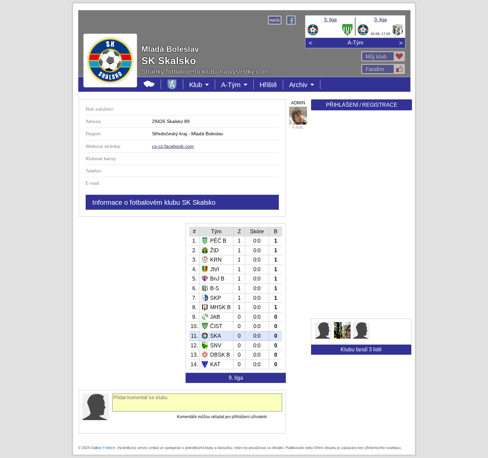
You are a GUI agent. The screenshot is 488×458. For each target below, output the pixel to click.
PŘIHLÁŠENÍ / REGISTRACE (361, 105)
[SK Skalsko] (313, 34)
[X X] (323, 337)
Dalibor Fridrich (103, 448)
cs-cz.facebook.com (173, 146)
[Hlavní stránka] (149, 84)
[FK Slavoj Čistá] (347, 34)
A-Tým (355, 43)
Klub (202, 85)
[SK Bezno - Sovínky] (397, 34)
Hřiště (268, 84)
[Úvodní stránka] (172, 84)
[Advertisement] (361, 216)
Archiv (304, 85)
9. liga (330, 19)
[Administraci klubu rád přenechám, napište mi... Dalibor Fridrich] (298, 116)
